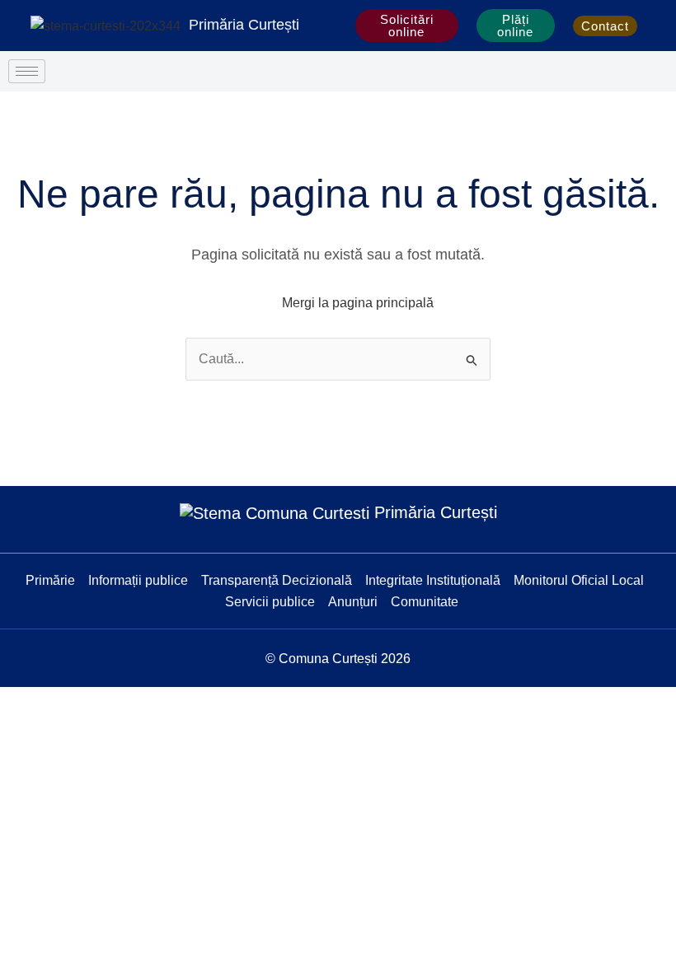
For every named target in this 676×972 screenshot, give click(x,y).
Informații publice (138, 580)
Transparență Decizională (276, 580)
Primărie (50, 580)
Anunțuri (353, 602)
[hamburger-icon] (26, 71)
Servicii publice (270, 602)
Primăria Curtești (244, 24)
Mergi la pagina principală (358, 303)
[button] (660, 25)
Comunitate (424, 602)
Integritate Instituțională (432, 580)
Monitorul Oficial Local (579, 580)
